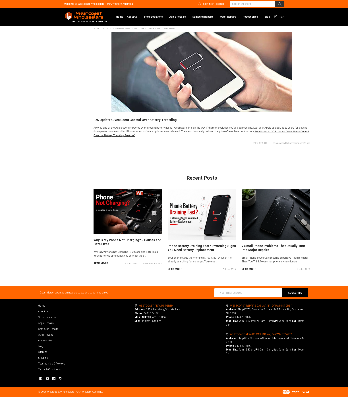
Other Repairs (228, 16)
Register (219, 3)
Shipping (43, 357)
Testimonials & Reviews (51, 363)
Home (119, 16)
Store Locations (153, 16)
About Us (132, 16)
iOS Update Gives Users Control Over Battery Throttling (144, 28)
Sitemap (42, 352)
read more (101, 263)
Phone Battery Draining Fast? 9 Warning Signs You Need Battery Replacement (202, 248)
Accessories (250, 16)
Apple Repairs (177, 16)
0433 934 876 (243, 345)
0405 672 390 (151, 313)
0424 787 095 (243, 317)
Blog (267, 16)
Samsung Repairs (203, 16)
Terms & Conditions (49, 369)
